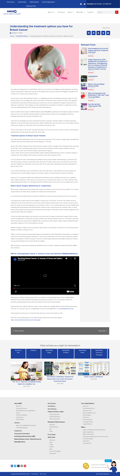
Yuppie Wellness (87, 424)
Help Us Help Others (88, 432)
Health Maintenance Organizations (25, 410)
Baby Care (86, 406)
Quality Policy (19, 417)
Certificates (86, 441)
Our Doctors (52, 403)
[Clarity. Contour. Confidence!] (93, 368)
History (18, 413)
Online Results (22, 2)
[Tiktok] (22, 466)
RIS (50, 429)
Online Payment (34, 2)
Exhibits (51, 446)
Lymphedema (93, 76)
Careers (69, 12)
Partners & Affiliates (21, 415)
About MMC (18, 403)
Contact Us (90, 12)
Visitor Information (54, 419)
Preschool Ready (87, 419)
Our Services (61, 12)
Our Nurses (51, 406)
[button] (89, 33)
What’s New (79, 12)
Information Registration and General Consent (95, 436)
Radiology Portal (31, 6)
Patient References (54, 416)
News (51, 449)
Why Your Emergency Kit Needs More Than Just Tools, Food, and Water (98, 95)
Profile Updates (53, 427)
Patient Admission (54, 414)
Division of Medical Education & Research (94, 429)
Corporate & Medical (21, 427)
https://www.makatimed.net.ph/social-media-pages (25, 320)
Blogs (51, 442)
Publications (52, 453)
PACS (51, 431)
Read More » (91, 56)
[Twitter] (84, 4)
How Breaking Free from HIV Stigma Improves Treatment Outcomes (98, 50)
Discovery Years (87, 410)
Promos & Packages (55, 451)
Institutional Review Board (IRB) (24, 436)
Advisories (52, 440)
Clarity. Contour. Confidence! (93, 377)
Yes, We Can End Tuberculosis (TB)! (94, 105)
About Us (50, 12)
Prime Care (86, 417)
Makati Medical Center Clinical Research (27, 439)
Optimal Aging (87, 415)
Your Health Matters (88, 403)
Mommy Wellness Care (89, 413)
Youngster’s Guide (88, 422)
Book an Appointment (48, 2)
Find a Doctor (11, 2)
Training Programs (88, 438)
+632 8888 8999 (106, 4)
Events (51, 444)
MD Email (52, 424)
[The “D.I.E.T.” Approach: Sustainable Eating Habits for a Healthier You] (26, 371)
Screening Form (87, 443)
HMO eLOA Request (88, 434)
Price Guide (51, 434)
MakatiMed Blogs (22, 36)
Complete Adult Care (88, 408)
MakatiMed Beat (19, 442)
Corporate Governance (22, 433)
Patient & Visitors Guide (56, 412)
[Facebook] (81, 4)
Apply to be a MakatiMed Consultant (26, 425)
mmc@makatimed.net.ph (66, 309)
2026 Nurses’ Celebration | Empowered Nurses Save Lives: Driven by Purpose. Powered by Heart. (60, 379)
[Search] (116, 12)
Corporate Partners (21, 408)
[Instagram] (18, 466)
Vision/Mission (20, 419)
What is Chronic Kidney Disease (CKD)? (96, 85)
